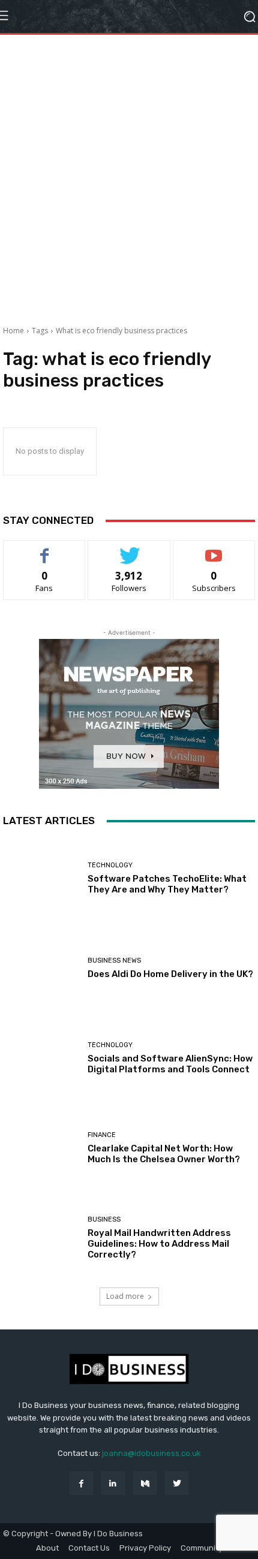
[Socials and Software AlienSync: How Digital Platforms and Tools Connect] (41, 1058)
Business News (114, 960)
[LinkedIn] (113, 1483)
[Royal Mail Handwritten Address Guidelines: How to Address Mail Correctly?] (41, 1237)
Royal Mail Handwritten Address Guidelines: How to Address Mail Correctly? (159, 1244)
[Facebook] (81, 1483)
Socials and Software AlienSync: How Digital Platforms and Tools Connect (170, 1064)
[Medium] (145, 1483)
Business (104, 1219)
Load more (125, 1296)
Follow (129, 549)
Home (13, 330)
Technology (110, 865)
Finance (102, 1135)
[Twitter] (176, 1483)
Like (45, 549)
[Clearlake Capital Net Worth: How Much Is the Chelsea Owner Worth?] (41, 1148)
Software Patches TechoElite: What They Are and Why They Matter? (167, 884)
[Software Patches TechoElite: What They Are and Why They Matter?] (41, 878)
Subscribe (214, 549)
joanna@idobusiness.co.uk (151, 1453)
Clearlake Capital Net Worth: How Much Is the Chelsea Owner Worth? (164, 1154)
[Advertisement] (129, 175)
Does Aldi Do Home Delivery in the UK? (170, 974)
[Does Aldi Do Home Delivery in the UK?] (41, 968)
